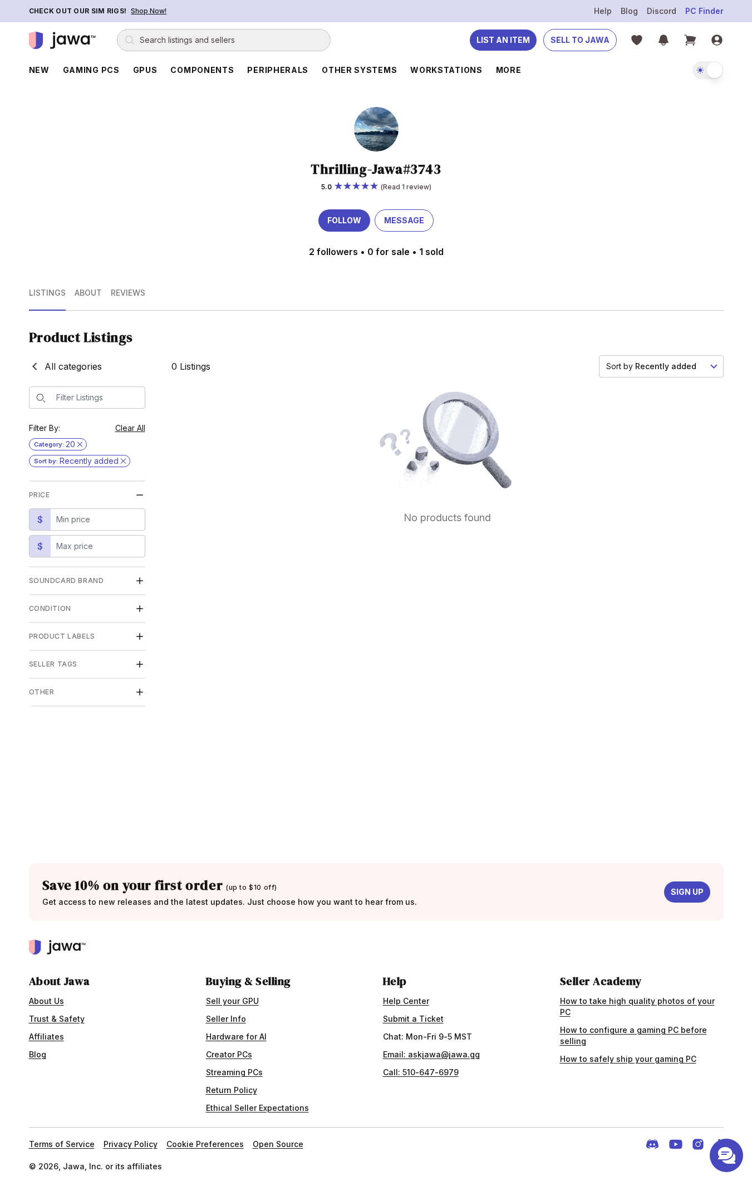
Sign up (687, 891)
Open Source (278, 1144)
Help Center (406, 1001)
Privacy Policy (131, 1144)
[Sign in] (717, 40)
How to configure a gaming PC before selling (633, 1035)
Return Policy (231, 1090)
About (88, 292)
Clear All (130, 428)
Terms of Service (62, 1144)
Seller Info (226, 1018)
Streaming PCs (234, 1072)
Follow (344, 220)
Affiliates (46, 1036)
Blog (629, 11)
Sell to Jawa (580, 40)
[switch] (708, 70)
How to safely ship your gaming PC (628, 1059)
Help (603, 11)
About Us (46, 1001)
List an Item (503, 40)
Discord (661, 11)
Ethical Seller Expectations (257, 1108)
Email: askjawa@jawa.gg (431, 1054)
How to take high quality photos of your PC (637, 1006)
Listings (47, 292)
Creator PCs (229, 1054)
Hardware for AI (236, 1036)
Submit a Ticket (413, 1018)
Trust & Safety (57, 1018)
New (39, 70)
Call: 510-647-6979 (421, 1072)
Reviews (128, 292)
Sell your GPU (232, 1001)
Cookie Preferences (205, 1144)
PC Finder (704, 11)
